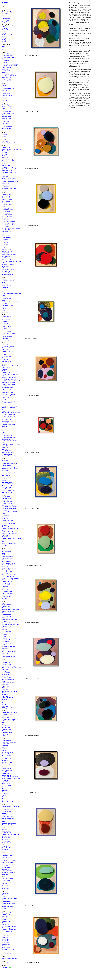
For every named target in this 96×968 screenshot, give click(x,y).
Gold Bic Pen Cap (7, 108)
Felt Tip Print (5, 734)
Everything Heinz (7, 591)
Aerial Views (5, 888)
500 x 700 (5, 30)
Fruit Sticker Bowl (7, 677)
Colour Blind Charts (7, 732)
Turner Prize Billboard (8, 862)
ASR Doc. (4, 152)
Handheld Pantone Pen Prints (10, 638)
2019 (3, 193)
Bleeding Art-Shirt (7, 913)
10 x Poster (5, 353)
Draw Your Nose (6, 67)
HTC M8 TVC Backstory (9, 346)
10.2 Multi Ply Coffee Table (9, 882)
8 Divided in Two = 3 (8, 264)
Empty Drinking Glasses (9, 57)
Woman (4, 946)
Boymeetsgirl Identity (8, 752)
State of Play (5, 773)
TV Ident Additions (7, 209)
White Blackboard (7, 931)
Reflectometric (6, 196)
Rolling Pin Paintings (8, 25)
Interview (4, 297)
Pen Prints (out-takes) (8, 213)
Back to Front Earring (8, 113)
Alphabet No (5, 674)
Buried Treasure (6, 832)
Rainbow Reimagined (8, 88)
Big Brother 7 (5, 715)
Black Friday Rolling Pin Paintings (11, 143)
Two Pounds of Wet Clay (9, 563)
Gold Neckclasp (6, 614)
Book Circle (5, 636)
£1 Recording (5, 939)
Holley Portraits (6, 79)
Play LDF (4, 90)
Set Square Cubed (7, 485)
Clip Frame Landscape (8, 414)
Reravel (4, 136)
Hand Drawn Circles (7, 809)
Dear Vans (5, 203)
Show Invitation (6, 331)
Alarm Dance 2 (6, 687)
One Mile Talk (6, 488)
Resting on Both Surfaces (9, 576)
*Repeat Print (6, 391)
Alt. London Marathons (8, 646)
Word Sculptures (6, 729)
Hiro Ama (4, 110)
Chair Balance (6, 726)
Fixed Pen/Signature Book (9, 619)
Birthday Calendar (7, 106)
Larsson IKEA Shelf (7, 251)
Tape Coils (5, 349)
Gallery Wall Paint (7, 320)
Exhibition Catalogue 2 (8, 236)
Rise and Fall (5, 590)
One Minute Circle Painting (9, 506)
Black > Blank (6, 880)
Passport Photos (6, 923)
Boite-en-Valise (6, 604)
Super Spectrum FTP (8, 161)
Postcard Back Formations (9, 428)
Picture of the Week (7, 54)
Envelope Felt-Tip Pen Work (10, 181)
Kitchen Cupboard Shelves (9, 472)
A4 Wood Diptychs (7, 35)
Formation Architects (8, 682)
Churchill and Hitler (7, 759)
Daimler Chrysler (6, 768)
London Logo (6, 121)
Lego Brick (5, 423)
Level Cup (5, 246)
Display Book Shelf (7, 580)
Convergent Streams (8, 570)
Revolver (4, 703)
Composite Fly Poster (8, 348)
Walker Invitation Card (8, 903)
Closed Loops (6, 62)
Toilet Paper (5, 252)
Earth (3, 206)
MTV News (5, 747)
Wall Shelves (5, 535)
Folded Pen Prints (7, 170)
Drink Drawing (6, 944)
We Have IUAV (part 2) (8, 585)
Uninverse (5, 287)
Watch (4, 905)
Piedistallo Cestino (7, 336)
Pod (3, 731)
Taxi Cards (5, 883)
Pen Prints (5, 470)
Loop (3, 844)
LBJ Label (5, 141)
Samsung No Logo (7, 762)
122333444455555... (8, 698)
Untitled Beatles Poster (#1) (10, 854)
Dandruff (4, 797)
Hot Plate (4, 138)
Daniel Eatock (6, 3)
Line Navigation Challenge (9, 691)
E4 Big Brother (6, 671)
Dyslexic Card (6, 97)
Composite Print (6, 358)
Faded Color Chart (7, 593)
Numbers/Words (6, 81)
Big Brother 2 (6, 874)
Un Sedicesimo (6, 606)
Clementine (5, 790)
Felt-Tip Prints (6, 44)
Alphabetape (5, 793)
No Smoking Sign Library (9, 77)
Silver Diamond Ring (8, 616)
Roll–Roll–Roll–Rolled (8, 223)
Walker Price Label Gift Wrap (10, 468)
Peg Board (5, 87)
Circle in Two (5, 266)
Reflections (5, 13)
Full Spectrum (6, 93)
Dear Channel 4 (6, 237)
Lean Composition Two (8, 522)
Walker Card (5, 908)
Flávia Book (5, 743)
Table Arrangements (7, 556)
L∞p (3, 310)
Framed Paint (6, 20)
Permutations (6, 510)
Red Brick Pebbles (7, 214)
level (3, 307)
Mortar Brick (5, 426)
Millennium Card (6, 901)
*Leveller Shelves (7, 386)
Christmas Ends (6, 775)
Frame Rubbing (6, 231)
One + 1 (4, 432)
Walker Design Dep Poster (9, 898)
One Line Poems (6, 941)
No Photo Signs (6, 487)
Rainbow (4, 134)
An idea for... (5, 704)
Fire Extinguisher (6, 473)
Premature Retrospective (9, 870)
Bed (3, 798)
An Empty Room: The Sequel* (10, 374)
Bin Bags (4, 699)
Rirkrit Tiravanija (6, 755)
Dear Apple (5, 239)
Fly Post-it (5, 821)
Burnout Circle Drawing (8, 503)
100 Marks (5, 176)
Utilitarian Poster (7, 921)
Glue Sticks (5, 98)
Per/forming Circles (7, 501)
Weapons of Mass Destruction (10, 609)
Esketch (4, 813)
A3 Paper (4, 40)
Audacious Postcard (7, 527)
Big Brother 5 (6, 781)
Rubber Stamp (6, 928)
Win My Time (5, 717)
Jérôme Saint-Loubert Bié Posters (11, 667)
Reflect (4, 282)
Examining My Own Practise (10, 776)
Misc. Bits (4, 598)
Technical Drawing (7, 498)
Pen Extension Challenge (9, 825)
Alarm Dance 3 (6, 686)
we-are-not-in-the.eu (8, 285)
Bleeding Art (5, 916)
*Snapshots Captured (8, 392)
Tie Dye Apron (6, 371)
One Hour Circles (7, 492)
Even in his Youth (7, 259)
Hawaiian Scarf (6, 396)
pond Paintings (7, 12)
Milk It (3, 268)
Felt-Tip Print (5, 157)
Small (3, 49)
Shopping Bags (6, 764)
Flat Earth (5, 115)
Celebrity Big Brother (8, 836)
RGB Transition (6, 475)
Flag (3, 335)
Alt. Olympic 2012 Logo (8, 666)
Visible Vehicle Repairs (8, 279)
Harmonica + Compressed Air (10, 406)
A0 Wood (4, 26)
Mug (3, 17)
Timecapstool (6, 846)
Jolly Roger (5, 676)
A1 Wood (4, 28)
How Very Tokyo (6, 596)
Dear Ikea (4, 241)
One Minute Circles (7, 505)
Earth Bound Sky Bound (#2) (10, 366)
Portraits (4, 399)
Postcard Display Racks (8, 402)
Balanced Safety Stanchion (9, 568)
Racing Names (6, 783)
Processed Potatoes (7, 483)
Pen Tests (5, 303)
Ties (3, 701)
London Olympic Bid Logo (9, 811)
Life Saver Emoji (6, 273)
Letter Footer (5, 284)
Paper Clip (5, 359)
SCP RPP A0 (5, 100)
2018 (3, 234)
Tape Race (5, 745)
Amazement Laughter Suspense (11, 412)
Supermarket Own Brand (9, 949)
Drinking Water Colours (8, 708)
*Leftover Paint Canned (8, 382)
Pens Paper (5, 344)
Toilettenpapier (6, 208)
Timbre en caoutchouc (8, 416)
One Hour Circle (6, 449)
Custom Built (5, 893)
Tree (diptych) (6, 517)
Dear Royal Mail (6, 356)
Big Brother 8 (6, 694)
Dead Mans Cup (6, 664)
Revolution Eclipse (7, 454)
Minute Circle (6, 367)
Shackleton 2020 (7, 216)
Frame (4, 750)
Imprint (4, 603)
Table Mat (5, 653)
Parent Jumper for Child (9, 92)
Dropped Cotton (6, 655)
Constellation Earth (7, 305)
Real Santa (5, 808)
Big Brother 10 (6, 583)
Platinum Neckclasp (7, 558)
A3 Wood (4, 33)
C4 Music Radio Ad (7, 864)
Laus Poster (5, 312)
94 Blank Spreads (7, 537)
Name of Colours (7, 126)
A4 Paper (4, 41)
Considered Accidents (8, 59)
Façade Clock (6, 330)
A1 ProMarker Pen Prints (9, 188)
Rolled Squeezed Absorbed (9, 169)
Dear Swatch (5, 219)
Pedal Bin (4, 478)
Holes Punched (6, 672)
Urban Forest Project (8, 720)
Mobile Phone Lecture (8, 818)
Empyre (4, 308)
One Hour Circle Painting (9, 456)
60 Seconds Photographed (9, 437)
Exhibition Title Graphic (8, 221)
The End (4, 154)
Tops (3, 588)
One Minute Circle (7, 450)
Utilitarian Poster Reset (8, 424)
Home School (6, 190)
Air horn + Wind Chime (8, 407)
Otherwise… (5, 85)
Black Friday (5, 105)
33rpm (4, 354)
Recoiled (4, 788)
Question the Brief (7, 361)
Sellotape (4, 257)
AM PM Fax (5, 937)
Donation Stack (6, 326)
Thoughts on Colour (7, 167)
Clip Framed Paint (7, 198)
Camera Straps (6, 70)
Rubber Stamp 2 (6, 727)
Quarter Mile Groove (8, 611)
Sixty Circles (5, 183)
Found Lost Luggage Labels (10, 64)
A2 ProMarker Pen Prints (9, 172)
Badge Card (5, 22)
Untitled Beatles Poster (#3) (10, 463)
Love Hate (5, 244)
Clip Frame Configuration (9, 401)
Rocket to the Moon (7, 274)
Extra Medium (6, 621)
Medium (4, 47)
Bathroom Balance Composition (11, 778)
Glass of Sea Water (7, 878)
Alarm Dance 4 (6, 684)
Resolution (5, 885)
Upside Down (6, 18)
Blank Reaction (6, 947)
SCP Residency (6, 111)
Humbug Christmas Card (9, 742)
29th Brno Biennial (7, 204)
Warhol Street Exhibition (9, 848)
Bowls (3, 318)
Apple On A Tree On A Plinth (10, 302)
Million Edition (6, 831)
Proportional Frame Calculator (10, 578)
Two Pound (5, 669)
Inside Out (5, 500)
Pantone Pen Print (7, 714)
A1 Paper (4, 36)
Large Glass (5, 397)
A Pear (4, 919)
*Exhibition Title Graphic (9, 377)
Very (3, 724)
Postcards (5, 780)
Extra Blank (5, 525)
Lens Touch (5, 69)
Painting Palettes (7, 561)
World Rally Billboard (8, 843)
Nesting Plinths (6, 325)
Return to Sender (7, 608)
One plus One (6, 434)
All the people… (6, 837)
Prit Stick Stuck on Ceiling (9, 651)
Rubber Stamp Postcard (9, 926)
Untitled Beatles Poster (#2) (10, 712)
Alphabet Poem (6, 116)
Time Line (5, 15)
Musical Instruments (7, 816)
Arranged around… (7, 520)
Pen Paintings (6, 211)
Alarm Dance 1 (6, 689)
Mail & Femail (5, 918)
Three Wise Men (6, 661)
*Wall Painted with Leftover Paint (11, 381)
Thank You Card (6, 130)
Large (3, 46)
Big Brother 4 (6, 814)
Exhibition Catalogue (8, 280)
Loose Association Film (8, 740)
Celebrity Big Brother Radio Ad (11, 834)
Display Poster (6, 323)
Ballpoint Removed (7, 802)
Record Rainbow (6, 128)
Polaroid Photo (6, 639)
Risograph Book (6, 118)
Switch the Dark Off (7, 565)
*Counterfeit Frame (7, 387)
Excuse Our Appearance (9, 508)
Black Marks (5, 156)
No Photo (4, 72)
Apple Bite (5, 300)
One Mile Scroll (6, 626)
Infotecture (5, 829)
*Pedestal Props (6, 389)
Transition (5, 696)
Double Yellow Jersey (8, 351)
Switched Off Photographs (9, 75)
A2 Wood (4, 31)
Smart (3, 792)
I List (3, 736)
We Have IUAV (6, 641)
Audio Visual (5, 942)
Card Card (5, 865)
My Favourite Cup (7, 770)
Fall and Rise (5, 542)
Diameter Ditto (6, 185)
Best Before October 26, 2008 (10, 624)
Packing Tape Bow (7, 785)
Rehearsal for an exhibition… (10, 178)
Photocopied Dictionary (9, 860)
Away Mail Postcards (8, 490)
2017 (3, 277)
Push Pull (4, 247)
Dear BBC (5, 218)
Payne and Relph (6, 754)
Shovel (4, 480)
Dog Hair (4, 771)
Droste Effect (6, 418)
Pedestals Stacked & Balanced (10, 575)
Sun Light (4, 887)
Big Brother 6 (6, 760)
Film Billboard (6, 857)
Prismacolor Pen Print (8, 623)
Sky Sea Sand (6, 963)
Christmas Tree (6, 465)
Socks (3, 800)
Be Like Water (6, 151)
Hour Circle (5, 369)
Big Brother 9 (6, 650)
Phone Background (7, 74)
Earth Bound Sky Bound (9, 462)
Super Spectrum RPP (8, 159)
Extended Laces (6, 662)
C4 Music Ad (5, 869)
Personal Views (6, 643)
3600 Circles (5, 186)
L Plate (4, 139)
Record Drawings (7, 435)
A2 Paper (4, 38)
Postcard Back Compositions (10, 719)
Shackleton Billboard (8, 859)
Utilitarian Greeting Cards (9, 823)
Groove (4, 613)
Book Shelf (5, 518)
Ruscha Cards (6, 900)
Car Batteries (5, 60)
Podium (4, 125)
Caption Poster (6, 316)
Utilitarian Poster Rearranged (10, 532)
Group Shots (5, 706)
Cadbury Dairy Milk (7, 421)
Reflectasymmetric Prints (9, 201)
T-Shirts (4, 618)
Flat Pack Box (6, 165)
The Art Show (6, 841)
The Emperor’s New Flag (9, 394)
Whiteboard (5, 515)
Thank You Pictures (7, 55)
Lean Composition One (8, 523)
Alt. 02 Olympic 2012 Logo (9, 595)
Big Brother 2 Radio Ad (8, 872)
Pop (3, 757)
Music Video (5, 936)
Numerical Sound (7, 855)
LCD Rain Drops (6, 271)
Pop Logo (5, 839)
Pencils (4, 644)
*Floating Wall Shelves (8, 384)
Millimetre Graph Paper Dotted (10, 806)
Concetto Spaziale (7, 550)
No (3, 722)
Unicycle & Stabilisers (8, 482)
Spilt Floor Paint (6, 631)
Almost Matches (6, 419)
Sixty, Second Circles (8, 452)
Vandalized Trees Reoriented (10, 65)
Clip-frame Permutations (9, 560)
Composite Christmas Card (9, 895)
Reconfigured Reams (8, 679)
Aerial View (5, 566)
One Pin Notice (6, 496)
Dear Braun (5, 586)
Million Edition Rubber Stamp (10, 958)
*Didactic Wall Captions (9, 379)
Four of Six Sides (7, 199)
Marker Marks (6, 460)
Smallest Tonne (6, 551)
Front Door (5, 328)
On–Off (4, 555)
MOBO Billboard (6, 867)
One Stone (5, 787)
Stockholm (5, 648)
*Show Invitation (6, 376)
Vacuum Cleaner (6, 477)
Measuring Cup (6, 249)
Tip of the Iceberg (7, 411)
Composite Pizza (7, 95)
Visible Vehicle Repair (8, 269)
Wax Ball (4, 795)
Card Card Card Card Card (9, 439)
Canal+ (4, 553)
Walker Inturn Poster (8, 906)
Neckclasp (5, 749)
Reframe (4, 321)
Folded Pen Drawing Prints (9, 180)
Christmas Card (6, 147)
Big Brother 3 (6, 849)
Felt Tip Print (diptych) (8, 467)
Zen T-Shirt (5, 120)
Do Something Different (9, 656)
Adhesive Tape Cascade (9, 533)
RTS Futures (5, 693)
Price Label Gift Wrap (8, 820)
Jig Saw (4, 681)
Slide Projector (6, 338)
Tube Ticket (5, 924)
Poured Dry (5, 242)
